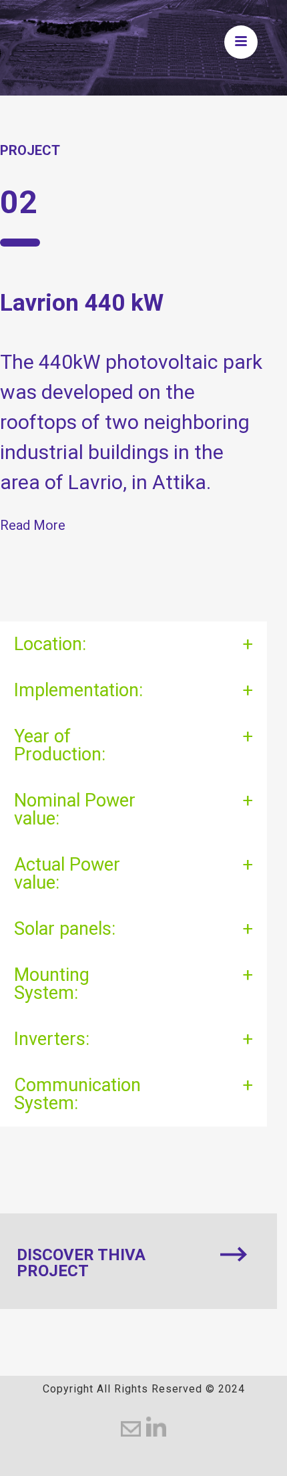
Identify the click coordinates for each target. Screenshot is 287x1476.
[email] (131, 1427)
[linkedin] (156, 1427)
